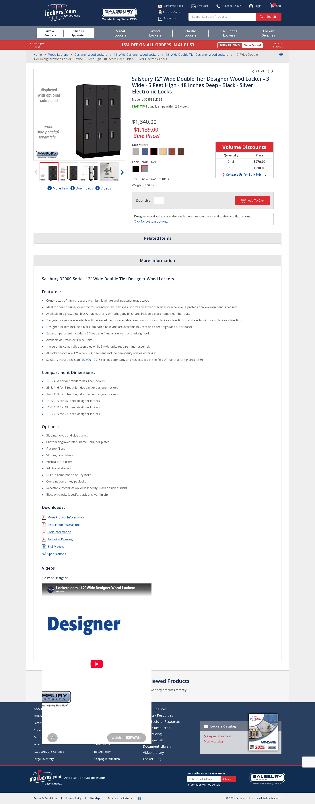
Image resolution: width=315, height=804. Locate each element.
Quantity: (143, 200)
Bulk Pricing (152, 734)
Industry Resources (158, 715)
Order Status (102, 744)
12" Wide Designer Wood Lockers (136, 55)
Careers (39, 723)
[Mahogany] (181, 151)
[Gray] (135, 151)
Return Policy (102, 751)
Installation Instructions (63, 525)
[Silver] (144, 168)
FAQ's (37, 744)
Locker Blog (152, 759)
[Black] (154, 151)
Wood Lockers (58, 55)
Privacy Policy (73, 798)
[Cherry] (172, 151)
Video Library (153, 752)
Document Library (157, 746)
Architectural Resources (161, 721)
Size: (135, 179)
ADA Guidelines (155, 709)
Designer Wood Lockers (90, 55)
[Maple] (163, 151)
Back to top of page (37, 45)
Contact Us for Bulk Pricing (246, 174)
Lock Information (59, 532)
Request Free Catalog (220, 736)
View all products (278, 45)
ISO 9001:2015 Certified (49, 751)
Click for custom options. (151, 221)
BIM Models (55, 547)
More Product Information (65, 517)
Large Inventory (44, 759)
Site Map (94, 798)
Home (38, 55)
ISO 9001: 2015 (90, 360)
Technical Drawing (60, 539)
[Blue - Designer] (144, 151)
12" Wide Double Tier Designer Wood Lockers (197, 55)
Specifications (56, 554)
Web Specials (153, 740)
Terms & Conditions (45, 798)
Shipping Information (107, 759)
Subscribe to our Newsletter (206, 773)
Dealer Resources (156, 727)
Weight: (137, 185)
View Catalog (215, 741)
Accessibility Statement (122, 798)
